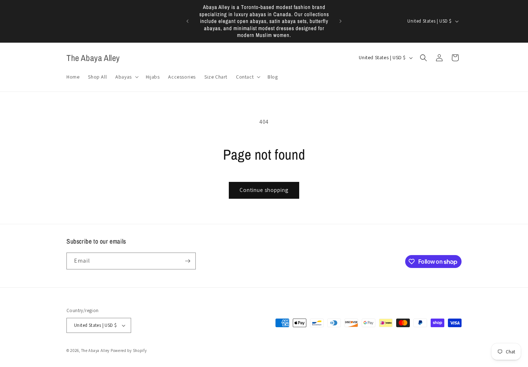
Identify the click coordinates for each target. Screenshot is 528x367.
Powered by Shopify (129, 350)
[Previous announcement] (187, 21)
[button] (126, 76)
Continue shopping (264, 190)
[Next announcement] (340, 21)
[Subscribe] (187, 261)
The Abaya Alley (95, 350)
